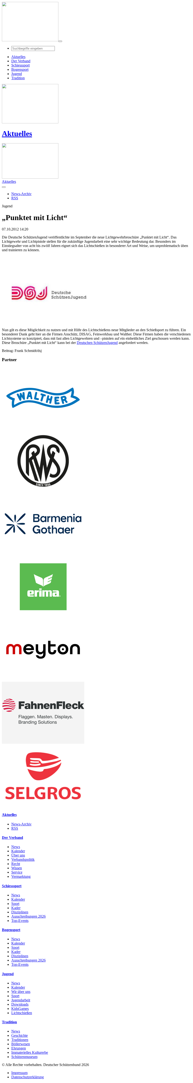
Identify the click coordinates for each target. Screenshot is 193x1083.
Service (16, 872)
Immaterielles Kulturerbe (29, 1052)
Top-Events (19, 921)
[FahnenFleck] (43, 742)
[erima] (43, 617)
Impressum (19, 1073)
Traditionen (19, 1040)
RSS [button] (14, 198)
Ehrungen (18, 1048)
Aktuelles (17, 133)
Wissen (16, 868)
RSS (14, 828)
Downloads (19, 1004)
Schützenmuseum (24, 1057)
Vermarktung (21, 876)
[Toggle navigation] (60, 41)
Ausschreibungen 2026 (28, 916)
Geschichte (19, 1035)
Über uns (18, 855)
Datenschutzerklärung (27, 1077)
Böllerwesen (20, 1044)
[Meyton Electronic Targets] (43, 679)
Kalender (18, 851)
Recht (15, 864)
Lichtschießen (21, 1013)
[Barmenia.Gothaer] (43, 554)
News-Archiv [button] (21, 194)
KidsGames (20, 1009)
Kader (15, 908)
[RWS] (43, 491)
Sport (15, 904)
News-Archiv (21, 824)
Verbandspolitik (23, 859)
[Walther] (43, 428)
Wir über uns (20, 992)
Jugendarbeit (20, 1000)
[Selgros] (43, 805)
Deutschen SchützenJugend (97, 343)
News (15, 847)
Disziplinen (19, 912)
